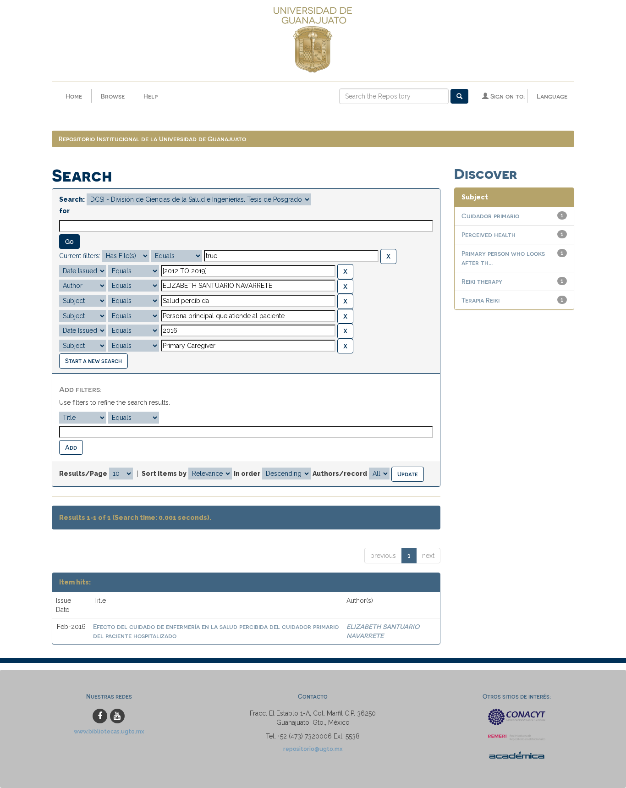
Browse (113, 96)
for (64, 211)
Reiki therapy (481, 281)
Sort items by (164, 473)
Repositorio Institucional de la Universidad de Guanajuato (152, 139)
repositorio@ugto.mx (313, 748)
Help (150, 96)
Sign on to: (507, 96)
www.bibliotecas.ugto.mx (109, 731)
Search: (72, 199)
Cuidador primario (490, 216)
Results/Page (83, 473)
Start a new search (93, 360)
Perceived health (488, 234)
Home (74, 96)
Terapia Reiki (480, 300)
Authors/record (340, 473)
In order (247, 473)
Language (552, 96)
